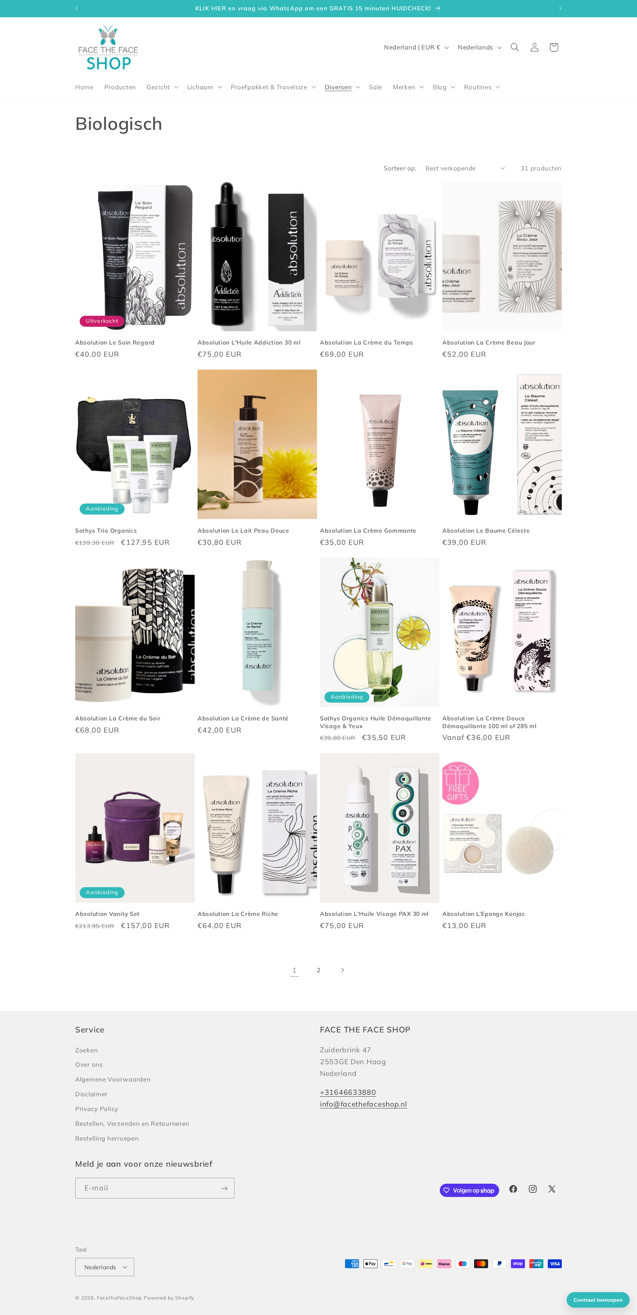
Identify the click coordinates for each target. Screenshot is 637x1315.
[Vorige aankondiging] (77, 8)
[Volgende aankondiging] (560, 8)
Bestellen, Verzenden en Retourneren (132, 1123)
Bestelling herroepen (107, 1138)
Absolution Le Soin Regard (115, 342)
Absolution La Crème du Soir (117, 718)
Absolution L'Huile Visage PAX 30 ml (374, 913)
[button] (162, 87)
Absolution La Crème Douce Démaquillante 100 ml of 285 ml (489, 721)
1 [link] (294, 970)
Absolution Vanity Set (107, 913)
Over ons (89, 1064)
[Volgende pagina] (342, 970)
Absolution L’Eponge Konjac (483, 913)
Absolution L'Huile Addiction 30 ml (249, 342)
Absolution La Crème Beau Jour (489, 342)
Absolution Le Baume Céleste (486, 530)
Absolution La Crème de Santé (243, 718)
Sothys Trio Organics (106, 530)
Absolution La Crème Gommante (368, 530)
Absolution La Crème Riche (238, 913)
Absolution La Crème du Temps (366, 342)
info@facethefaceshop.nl (363, 1103)
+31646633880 (348, 1091)
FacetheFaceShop (119, 1297)
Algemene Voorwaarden (112, 1079)
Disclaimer (91, 1094)
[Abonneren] (224, 1188)
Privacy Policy (96, 1108)
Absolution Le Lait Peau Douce (243, 530)
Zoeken (86, 1049)
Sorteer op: (400, 168)
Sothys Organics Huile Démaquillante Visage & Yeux (375, 721)
